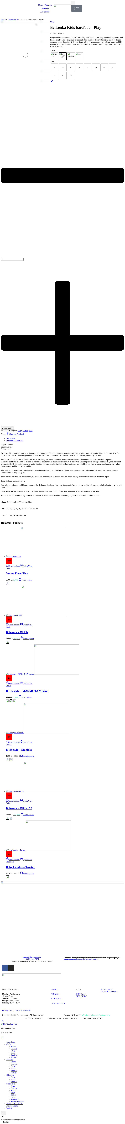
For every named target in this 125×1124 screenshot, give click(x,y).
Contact (9, 1108)
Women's (48, 5)
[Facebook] (5, 968)
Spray (13, 1093)
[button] (73, 3)
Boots (8, 627)
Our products (13, 19)
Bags (13, 1086)
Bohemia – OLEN (17, 632)
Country (14, 1049)
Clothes (14, 1088)
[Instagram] (11, 968)
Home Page (10, 1042)
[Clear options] (51, 82)
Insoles (13, 1095)
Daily (52, 21)
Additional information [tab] (14, 440)
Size (52, 62)
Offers (25, 431)
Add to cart (6, 428)
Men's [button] (8, 1044)
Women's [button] (9, 1060)
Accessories (44, 12)
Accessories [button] (10, 1084)
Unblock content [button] (70, 960)
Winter (13, 1057)
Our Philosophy (12, 1106)
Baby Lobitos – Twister (20, 867)
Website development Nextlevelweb (96, 1015)
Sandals (14, 1055)
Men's (40, 5)
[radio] (54, 56)
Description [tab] (10, 438)
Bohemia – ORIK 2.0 (19, 808)
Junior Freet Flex (17, 573)
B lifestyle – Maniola (19, 749)
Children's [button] (10, 1075)
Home (3, 19)
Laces (13, 1097)
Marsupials (15, 1099)
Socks (13, 1090)
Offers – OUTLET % (14, 1104)
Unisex (8, 686)
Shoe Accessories (17, 1101)
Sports (13, 1046)
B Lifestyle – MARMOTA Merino (27, 691)
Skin (30, 431)
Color (53, 51)
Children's (45, 8)
